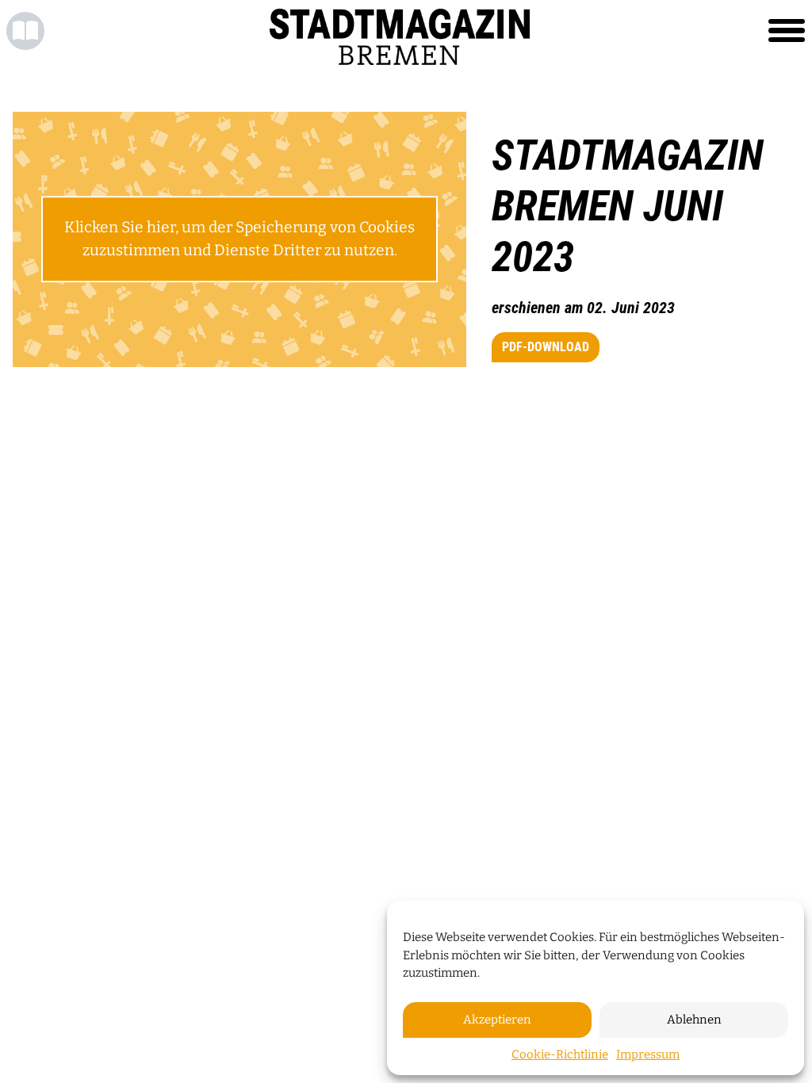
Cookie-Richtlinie (559, 1054)
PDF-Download (545, 346)
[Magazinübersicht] (25, 31)
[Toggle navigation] (787, 31)
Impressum (648, 1054)
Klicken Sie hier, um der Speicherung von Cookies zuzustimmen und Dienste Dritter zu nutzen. (239, 238)
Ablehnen (694, 1019)
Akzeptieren (497, 1019)
